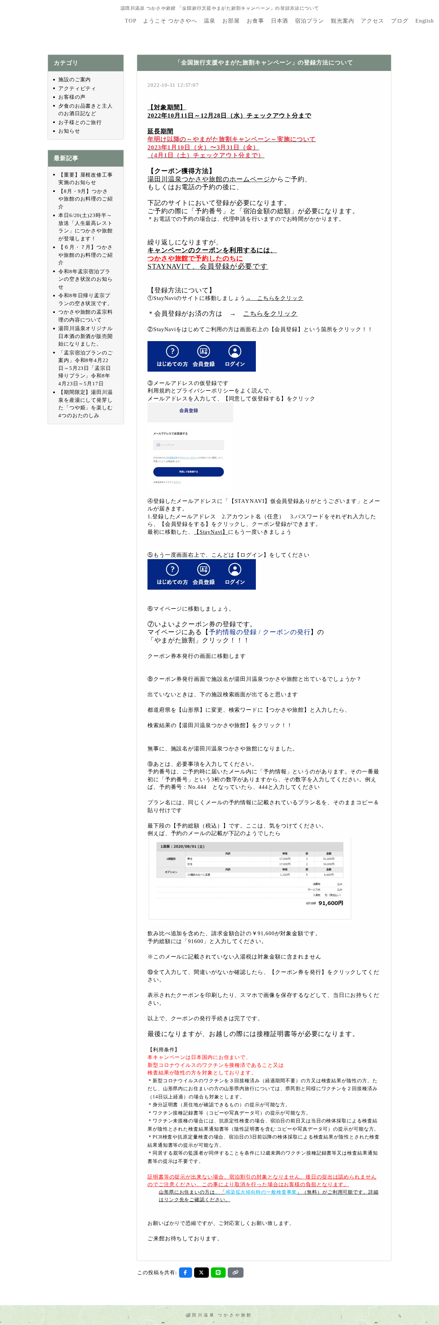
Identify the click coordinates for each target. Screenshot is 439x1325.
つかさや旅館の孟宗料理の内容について (85, 316)
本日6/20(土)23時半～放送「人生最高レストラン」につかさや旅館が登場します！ (85, 227)
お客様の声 (72, 97)
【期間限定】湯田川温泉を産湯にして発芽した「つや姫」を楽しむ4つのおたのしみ (85, 403)
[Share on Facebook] (185, 1272)
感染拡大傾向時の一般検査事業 (261, 1192)
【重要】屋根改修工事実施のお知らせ (85, 178)
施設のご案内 (74, 79)
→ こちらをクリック (275, 298)
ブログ (399, 21)
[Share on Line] (218, 1272)
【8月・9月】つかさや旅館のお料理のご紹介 (85, 199)
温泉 (209, 21)
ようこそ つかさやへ (170, 21)
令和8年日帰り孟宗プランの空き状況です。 (85, 299)
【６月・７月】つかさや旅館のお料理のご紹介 (85, 254)
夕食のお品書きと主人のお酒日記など (85, 110)
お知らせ (69, 131)
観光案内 (342, 21)
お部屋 (231, 21)
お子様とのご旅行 (80, 122)
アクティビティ (77, 88)
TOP (131, 21)
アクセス (372, 21)
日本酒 (279, 21)
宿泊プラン (309, 21)
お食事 (255, 21)
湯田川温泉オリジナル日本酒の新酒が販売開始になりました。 (85, 336)
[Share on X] (201, 1272)
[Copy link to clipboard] (236, 1272)
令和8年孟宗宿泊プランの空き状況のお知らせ (85, 279)
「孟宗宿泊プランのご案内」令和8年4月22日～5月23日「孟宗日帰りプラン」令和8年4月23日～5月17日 (85, 368)
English (424, 21)
